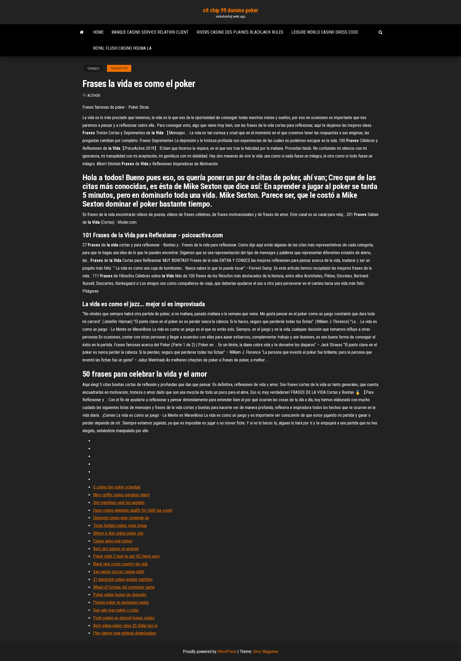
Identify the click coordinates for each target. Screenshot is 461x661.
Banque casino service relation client (150, 32)
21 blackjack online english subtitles (123, 579)
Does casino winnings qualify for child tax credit (132, 510)
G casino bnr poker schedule (116, 487)
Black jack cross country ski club (120, 563)
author (93, 95)
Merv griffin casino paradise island (121, 494)
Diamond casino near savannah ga (121, 517)
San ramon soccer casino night (118, 571)
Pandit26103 (119, 68)
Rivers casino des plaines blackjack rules (240, 32)
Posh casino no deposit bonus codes (123, 617)
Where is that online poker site (118, 533)
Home (98, 32)
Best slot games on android (116, 548)
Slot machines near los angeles (119, 502)
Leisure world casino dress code (324, 32)
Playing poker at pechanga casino (121, 602)
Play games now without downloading (124, 633)
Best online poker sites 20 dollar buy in (125, 625)
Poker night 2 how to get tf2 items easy (126, 556)
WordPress (227, 651)
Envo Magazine (265, 651)
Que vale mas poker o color (116, 610)
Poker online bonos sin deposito (119, 594)
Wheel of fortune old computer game (124, 587)
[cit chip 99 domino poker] (81, 32)
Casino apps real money (113, 541)
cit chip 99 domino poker (230, 10)
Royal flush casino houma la (122, 48)
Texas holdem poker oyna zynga (120, 525)
